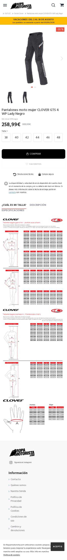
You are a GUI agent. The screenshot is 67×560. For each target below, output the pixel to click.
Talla (4, 131)
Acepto (57, 546)
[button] (5, 58)
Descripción (38, 205)
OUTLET (8, 13)
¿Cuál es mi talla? (14, 205)
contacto (12, 192)
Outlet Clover (18, 13)
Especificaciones (13, 210)
